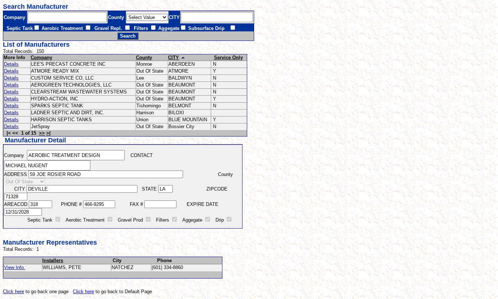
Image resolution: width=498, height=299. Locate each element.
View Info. (14, 267)
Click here (13, 291)
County (144, 57)
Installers (52, 260)
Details (11, 64)
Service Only (228, 57)
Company (41, 57)
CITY (173, 57)
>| (48, 133)
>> (42, 133)
